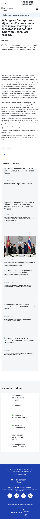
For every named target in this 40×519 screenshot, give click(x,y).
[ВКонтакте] (3, 148)
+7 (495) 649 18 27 (26, 4)
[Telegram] (9, 148)
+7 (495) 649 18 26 (26, 2)
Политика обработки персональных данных (20, 504)
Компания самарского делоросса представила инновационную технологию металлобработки (17, 286)
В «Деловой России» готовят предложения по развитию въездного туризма (17, 319)
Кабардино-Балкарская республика (16, 15)
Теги (20, 507)
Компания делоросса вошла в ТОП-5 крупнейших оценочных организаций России (18, 184)
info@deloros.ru (22, 474)
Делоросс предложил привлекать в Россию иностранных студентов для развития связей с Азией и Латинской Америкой (19, 219)
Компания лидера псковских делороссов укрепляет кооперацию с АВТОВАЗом (19, 353)
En (5, 3)
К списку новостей (9, 154)
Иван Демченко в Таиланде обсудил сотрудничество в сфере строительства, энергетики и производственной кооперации (19, 264)
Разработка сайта (16, 512)
